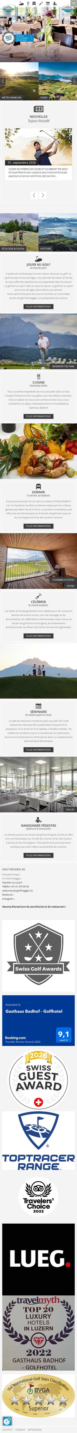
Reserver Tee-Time (63, 366)
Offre (70, 586)
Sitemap (20, 1429)
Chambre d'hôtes (63, 579)
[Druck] (38, 1395)
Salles (70, 809)
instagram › (8, 898)
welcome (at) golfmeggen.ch (17, 890)
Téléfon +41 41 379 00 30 (15, 886)
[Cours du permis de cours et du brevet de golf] (38, 147)
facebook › (8, 894)
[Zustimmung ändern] (7, 1421)
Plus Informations (38, 306)
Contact (7, 1429)
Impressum (34, 1429)
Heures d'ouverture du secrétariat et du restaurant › (34, 906)
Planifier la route (12, 882)
